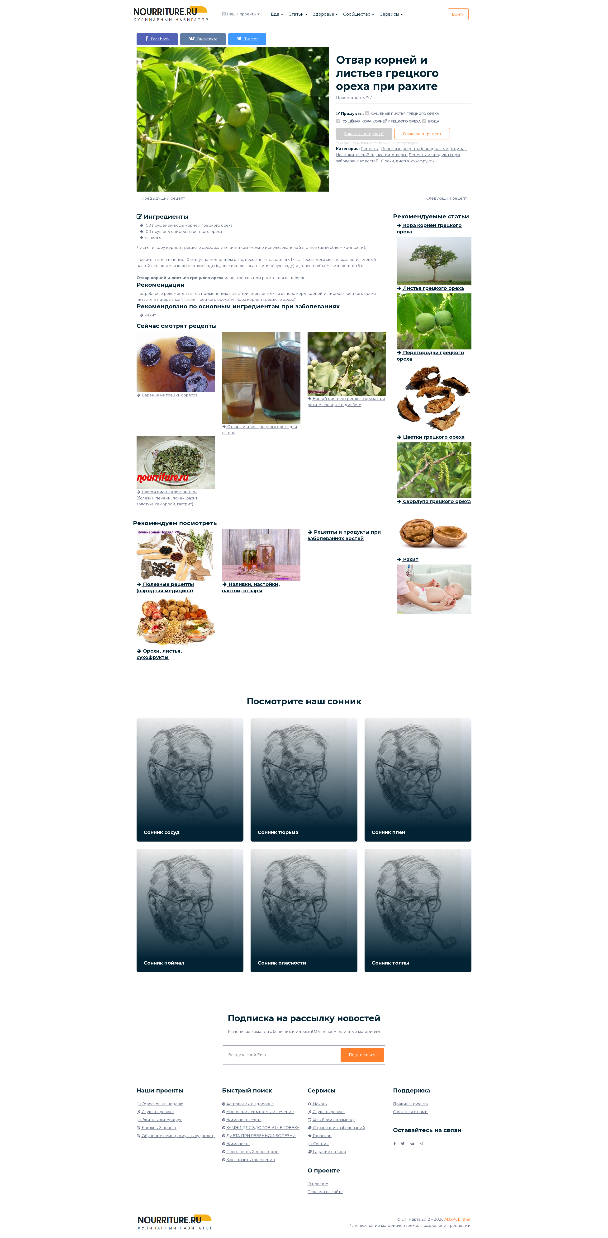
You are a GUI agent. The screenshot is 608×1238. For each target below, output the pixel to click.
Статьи (296, 14)
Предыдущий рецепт (163, 198)
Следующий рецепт (446, 198)
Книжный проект (158, 1127)
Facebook (159, 39)
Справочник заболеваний (338, 1127)
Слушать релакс (157, 1112)
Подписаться (362, 1055)
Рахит (150, 315)
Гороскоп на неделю (162, 1104)
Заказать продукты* (364, 134)
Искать (319, 1104)
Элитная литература (161, 1120)
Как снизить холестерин (250, 1160)
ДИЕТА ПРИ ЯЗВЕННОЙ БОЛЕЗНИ (261, 1136)
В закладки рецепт (422, 134)
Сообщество (356, 14)
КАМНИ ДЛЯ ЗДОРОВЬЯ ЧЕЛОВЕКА (262, 1127)
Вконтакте (206, 39)
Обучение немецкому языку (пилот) (178, 1136)
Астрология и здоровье (250, 1104)
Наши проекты (241, 14)
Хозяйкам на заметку (333, 1120)
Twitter (250, 39)
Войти (458, 14)
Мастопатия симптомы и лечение (260, 1112)
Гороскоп (322, 1136)
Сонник (320, 1144)
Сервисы (389, 14)
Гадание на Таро (329, 1151)
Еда (275, 14)
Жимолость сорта (243, 1120)
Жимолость (238, 1144)
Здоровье (323, 14)
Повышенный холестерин (252, 1151)
